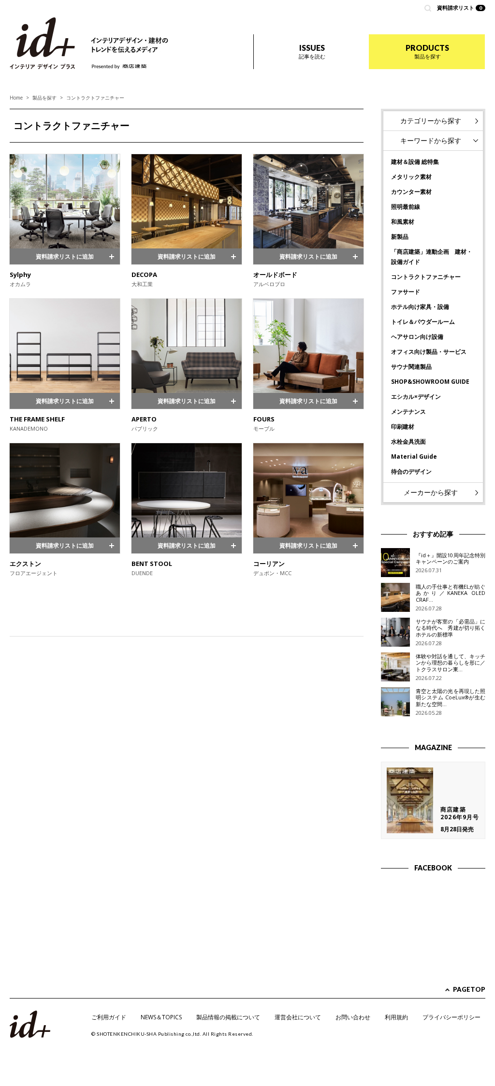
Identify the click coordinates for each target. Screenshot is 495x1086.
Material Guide (414, 456)
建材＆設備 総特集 (415, 162)
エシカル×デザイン (416, 396)
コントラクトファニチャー (426, 277)
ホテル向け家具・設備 (420, 307)
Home (16, 97)
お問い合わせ (352, 1017)
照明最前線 (405, 207)
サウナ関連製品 (411, 366)
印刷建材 (402, 426)
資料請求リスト (459, 7)
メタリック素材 (411, 177)
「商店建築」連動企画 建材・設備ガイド (431, 256)
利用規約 (396, 1017)
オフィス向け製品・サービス (428, 352)
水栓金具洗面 (408, 441)
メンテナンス (408, 411)
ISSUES (312, 51)
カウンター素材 (411, 192)
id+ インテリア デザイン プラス (42, 43)
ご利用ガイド (108, 1017)
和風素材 (402, 221)
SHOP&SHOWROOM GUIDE (430, 381)
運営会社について (298, 1017)
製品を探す (44, 97)
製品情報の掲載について (228, 1017)
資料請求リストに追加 (65, 256)
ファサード (405, 292)
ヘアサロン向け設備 (417, 337)
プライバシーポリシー (451, 1017)
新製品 (399, 236)
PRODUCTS (427, 51)
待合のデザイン (411, 471)
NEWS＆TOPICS (161, 1017)
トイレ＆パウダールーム (423, 322)
